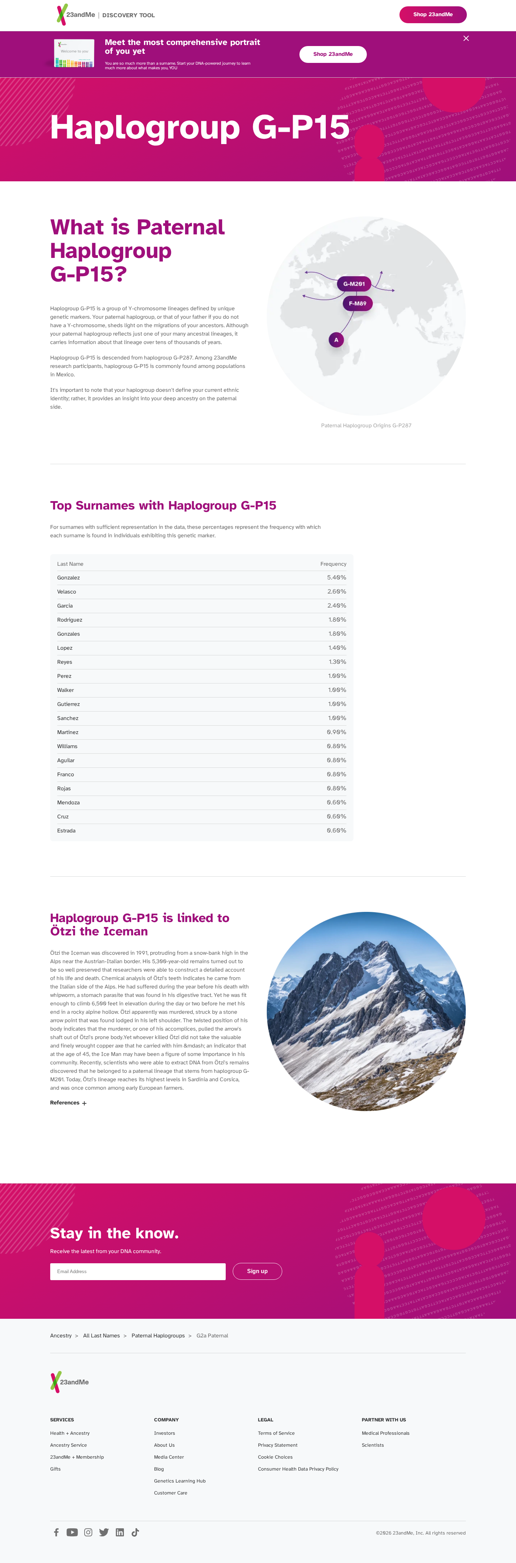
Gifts (55, 1469)
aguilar (65, 761)
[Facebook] (56, 1535)
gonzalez (68, 578)
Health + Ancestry (70, 1433)
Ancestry (61, 1336)
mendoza (68, 803)
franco (65, 775)
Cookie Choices (275, 1457)
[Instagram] (88, 1535)
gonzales (68, 634)
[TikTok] (135, 1535)
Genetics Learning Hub (180, 1481)
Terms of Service (276, 1433)
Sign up (257, 1271)
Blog (159, 1469)
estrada (66, 831)
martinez (67, 732)
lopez (64, 648)
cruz (62, 817)
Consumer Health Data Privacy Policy (298, 1469)
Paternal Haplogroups (158, 1336)
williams (67, 747)
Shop (433, 15)
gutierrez (68, 704)
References (65, 1103)
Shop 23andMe (333, 54)
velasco (66, 592)
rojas (64, 789)
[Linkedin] (119, 1535)
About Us (164, 1445)
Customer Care (170, 1493)
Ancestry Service (68, 1445)
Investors (164, 1433)
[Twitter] (104, 1535)
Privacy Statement (278, 1445)
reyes (64, 662)
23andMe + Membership (77, 1457)
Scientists (373, 1445)
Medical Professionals (386, 1433)
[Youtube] (72, 1535)
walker (65, 690)
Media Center (169, 1457)
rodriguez (69, 620)
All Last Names (101, 1336)
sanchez (67, 718)
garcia (65, 606)
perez (64, 676)
